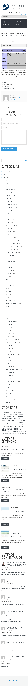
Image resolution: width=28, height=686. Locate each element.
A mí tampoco (4, 666)
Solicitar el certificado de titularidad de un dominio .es (18, 469)
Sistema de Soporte (13, 252)
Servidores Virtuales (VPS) (12, 369)
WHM (20, 433)
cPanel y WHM (9, 198)
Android (8, 183)
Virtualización (9, 399)
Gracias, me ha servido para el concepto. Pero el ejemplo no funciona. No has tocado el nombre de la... (13, 588)
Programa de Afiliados (14, 240)
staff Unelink (7, 86)
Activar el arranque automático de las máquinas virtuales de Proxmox (16, 642)
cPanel (9, 348)
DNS (9, 213)
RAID (7, 424)
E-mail (14, 419)
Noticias (6, 171)
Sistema (10, 219)
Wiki (4, 177)
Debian (24, 416)
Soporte (13, 12)
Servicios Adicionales (13, 243)
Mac (7, 297)
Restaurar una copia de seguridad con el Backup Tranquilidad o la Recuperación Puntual (17, 536)
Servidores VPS (12, 249)
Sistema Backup (10, 390)
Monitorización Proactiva (13, 303)
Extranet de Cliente (11, 225)
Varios (5, 174)
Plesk (7, 318)
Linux (7, 294)
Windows (10, 366)
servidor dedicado (8, 35)
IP (18, 421)
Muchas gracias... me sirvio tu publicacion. (11, 650)
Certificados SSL (10, 192)
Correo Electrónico (13, 207)
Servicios (10, 216)
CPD (22, 416)
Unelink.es (19, 12)
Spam (18, 431)
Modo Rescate (9, 300)
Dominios (8, 222)
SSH (8, 363)
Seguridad (21, 424)
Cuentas (10, 210)
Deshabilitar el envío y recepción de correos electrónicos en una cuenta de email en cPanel (16, 564)
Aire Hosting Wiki (12, 680)
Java (7, 288)
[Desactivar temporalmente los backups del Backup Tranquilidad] (5, 510)
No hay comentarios (9, 88)
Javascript (8, 291)
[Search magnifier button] (26, 161)
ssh (10, 433)
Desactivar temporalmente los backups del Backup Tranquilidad (18, 511)
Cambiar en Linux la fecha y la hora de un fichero (15, 627)
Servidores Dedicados (14, 246)
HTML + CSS (8, 279)
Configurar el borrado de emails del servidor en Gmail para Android (16, 658)
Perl (7, 312)
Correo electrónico (11, 195)
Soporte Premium (12, 255)
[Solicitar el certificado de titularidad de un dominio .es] (5, 468)
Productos (11, 237)
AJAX (7, 180)
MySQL (7, 306)
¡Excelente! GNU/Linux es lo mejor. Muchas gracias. (13, 635)
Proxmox (10, 360)
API (6, 186)
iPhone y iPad (9, 285)
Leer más (5, 458)
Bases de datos (10, 189)
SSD (8, 433)
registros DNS (12, 424)
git (10, 421)
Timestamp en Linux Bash (14, 580)
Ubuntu (16, 433)
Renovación (17, 424)
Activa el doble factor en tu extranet (12, 449)
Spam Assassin (23, 431)
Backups (10, 201)
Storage (13, 433)
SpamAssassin (4, 433)
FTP (8, 276)
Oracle (7, 309)
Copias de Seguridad (18, 414)
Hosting (10, 234)
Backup (5, 412)
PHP (5, 82)
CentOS (18, 412)
